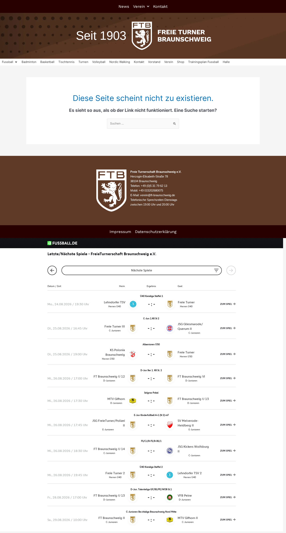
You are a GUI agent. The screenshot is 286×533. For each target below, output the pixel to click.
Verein (139, 6)
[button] (10, 62)
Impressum (120, 231)
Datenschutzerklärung (155, 231)
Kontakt (160, 6)
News (123, 6)
